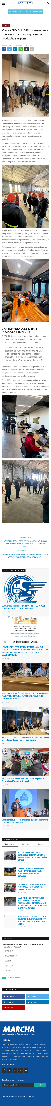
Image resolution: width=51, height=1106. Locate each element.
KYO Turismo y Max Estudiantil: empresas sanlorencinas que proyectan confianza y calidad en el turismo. (25, 738)
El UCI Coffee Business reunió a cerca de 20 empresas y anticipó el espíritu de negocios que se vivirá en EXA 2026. (32, 856)
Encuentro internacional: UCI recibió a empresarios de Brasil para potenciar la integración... (25, 556)
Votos (4, 977)
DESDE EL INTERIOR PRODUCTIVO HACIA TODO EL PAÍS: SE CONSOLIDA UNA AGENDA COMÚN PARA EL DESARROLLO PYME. (25, 543)
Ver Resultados (14, 978)
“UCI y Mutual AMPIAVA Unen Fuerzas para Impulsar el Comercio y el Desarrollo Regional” (23, 779)
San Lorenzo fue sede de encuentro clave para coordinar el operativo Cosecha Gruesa (25, 821)
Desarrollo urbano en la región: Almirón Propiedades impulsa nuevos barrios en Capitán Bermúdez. (31, 872)
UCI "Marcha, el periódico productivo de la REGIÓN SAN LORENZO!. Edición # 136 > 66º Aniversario (23, 607)
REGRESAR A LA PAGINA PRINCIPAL (26, 11)
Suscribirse (39, 1085)
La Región (6, 25)
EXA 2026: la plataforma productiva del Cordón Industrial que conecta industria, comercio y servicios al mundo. (32, 920)
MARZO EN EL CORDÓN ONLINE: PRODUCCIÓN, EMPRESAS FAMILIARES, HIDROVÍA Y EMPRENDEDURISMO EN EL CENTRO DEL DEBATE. (25, 696)
